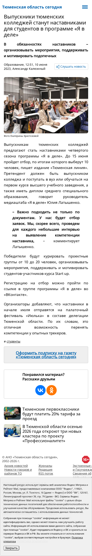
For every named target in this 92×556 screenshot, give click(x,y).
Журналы (45, 466)
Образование (14, 64)
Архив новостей (16, 466)
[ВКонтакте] (40, 390)
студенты (13, 341)
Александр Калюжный (28, 69)
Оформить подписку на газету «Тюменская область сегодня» (46, 354)
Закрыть (11, 548)
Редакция (45, 470)
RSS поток (46, 473)
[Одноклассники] (51, 390)
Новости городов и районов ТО (18, 471)
